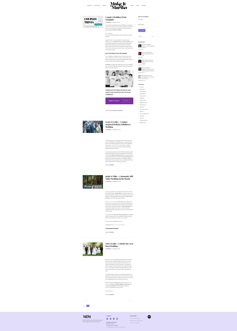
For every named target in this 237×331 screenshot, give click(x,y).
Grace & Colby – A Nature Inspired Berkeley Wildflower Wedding (118, 124)
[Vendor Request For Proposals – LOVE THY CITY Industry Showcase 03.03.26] (139, 69)
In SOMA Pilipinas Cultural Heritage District (116, 327)
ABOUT (132, 5)
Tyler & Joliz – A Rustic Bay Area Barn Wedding (119, 244)
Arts (141, 87)
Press (141, 107)
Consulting (142, 93)
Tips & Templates (113, 110)
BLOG (137, 5)
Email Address (141, 24)
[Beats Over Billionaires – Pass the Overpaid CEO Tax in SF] (139, 53)
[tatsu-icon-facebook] (107, 319)
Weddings (120, 110)
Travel (141, 115)
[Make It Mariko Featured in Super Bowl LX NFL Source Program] (139, 61)
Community (142, 91)
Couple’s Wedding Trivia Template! (115, 18)
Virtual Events (143, 120)
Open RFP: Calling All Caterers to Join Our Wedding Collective (148, 46)
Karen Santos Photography (119, 224)
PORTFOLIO (97, 5)
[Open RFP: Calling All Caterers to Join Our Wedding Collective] (139, 45)
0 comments (108, 22)
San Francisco (143, 109)
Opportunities (142, 102)
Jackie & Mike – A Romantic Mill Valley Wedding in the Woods (119, 177)
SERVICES (89, 5)
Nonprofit (142, 100)
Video (141, 118)
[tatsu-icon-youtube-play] (117, 319)
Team (141, 111)
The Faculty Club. (116, 145)
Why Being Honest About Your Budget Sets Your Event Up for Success (148, 77)
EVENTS (104, 5)
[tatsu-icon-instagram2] (111, 319)
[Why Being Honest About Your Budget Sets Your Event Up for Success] (139, 76)
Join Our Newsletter (135, 322)
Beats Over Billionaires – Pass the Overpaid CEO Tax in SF (148, 54)
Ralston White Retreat (112, 201)
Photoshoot (142, 104)
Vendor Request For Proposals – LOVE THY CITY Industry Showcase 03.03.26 (148, 69)
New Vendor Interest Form (137, 320)
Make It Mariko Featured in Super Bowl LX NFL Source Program (147, 62)
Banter (141, 89)
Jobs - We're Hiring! (135, 318)
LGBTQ (141, 98)
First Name (140, 19)
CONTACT (144, 5)
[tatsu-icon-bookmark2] (114, 319)
